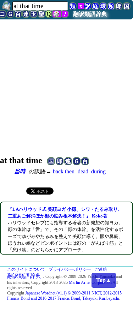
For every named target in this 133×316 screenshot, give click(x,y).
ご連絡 (100, 269)
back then (63, 171)
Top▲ (103, 280)
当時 (20, 171)
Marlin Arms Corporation (90, 282)
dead (83, 171)
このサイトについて (26, 269)
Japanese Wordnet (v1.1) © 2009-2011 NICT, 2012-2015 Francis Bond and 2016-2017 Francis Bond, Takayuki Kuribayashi (64, 296)
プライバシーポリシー (70, 269)
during (98, 171)
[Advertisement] (66, 96)
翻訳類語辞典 (90, 14)
